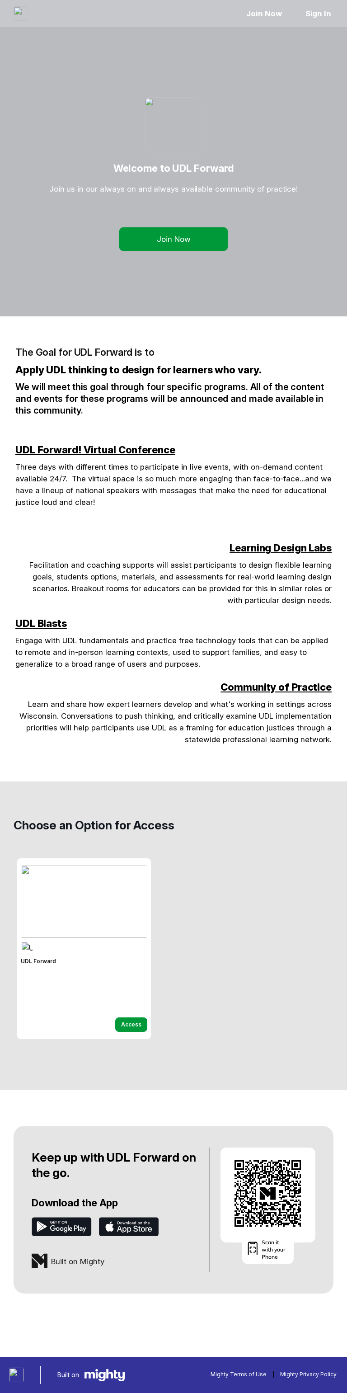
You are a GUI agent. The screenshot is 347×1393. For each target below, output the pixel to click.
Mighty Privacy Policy (308, 1374)
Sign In (318, 13)
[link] (84, 949)
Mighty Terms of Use (239, 1374)
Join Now (263, 13)
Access (131, 1024)
